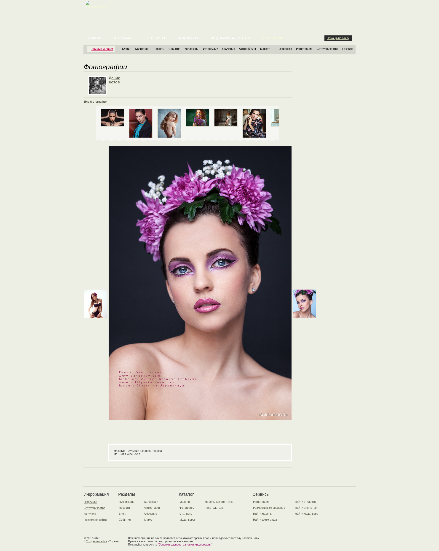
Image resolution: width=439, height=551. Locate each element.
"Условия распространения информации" (185, 544)
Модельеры (187, 38)
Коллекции (191, 49)
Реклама (347, 49)
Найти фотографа (265, 519)
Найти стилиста (305, 501)
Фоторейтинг (247, 49)
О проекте (285, 49)
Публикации (141, 49)
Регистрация (304, 49)
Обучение (228, 49)
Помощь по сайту (338, 38)
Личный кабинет (102, 49)
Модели (94, 38)
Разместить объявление (269, 507)
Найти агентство (306, 507)
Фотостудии (210, 49)
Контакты (90, 514)
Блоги (126, 49)
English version (97, 6)
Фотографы (124, 38)
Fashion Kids (274, 38)
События (174, 49)
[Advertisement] (220, 11)
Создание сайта (96, 541)
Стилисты (156, 38)
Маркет (265, 49)
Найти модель (262, 513)
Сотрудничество (327, 49)
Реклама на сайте (95, 520)
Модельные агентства (230, 38)
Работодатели (214, 507)
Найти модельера (306, 513)
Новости (158, 49)
